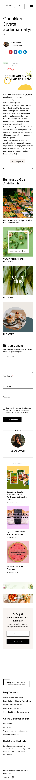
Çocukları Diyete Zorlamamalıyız (16, 712)
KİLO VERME (8, 334)
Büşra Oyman (16, 42)
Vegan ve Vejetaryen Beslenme (15, 731)
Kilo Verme (7, 723)
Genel (6, 63)
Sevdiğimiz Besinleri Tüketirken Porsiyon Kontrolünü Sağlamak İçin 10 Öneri (18, 496)
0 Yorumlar (14, 63)
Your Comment (9, 356)
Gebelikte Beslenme (11, 734)
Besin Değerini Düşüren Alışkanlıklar (17, 701)
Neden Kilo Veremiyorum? (13, 697)
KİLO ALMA (8, 297)
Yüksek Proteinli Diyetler (12, 704)
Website (6, 397)
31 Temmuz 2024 (12, 503)
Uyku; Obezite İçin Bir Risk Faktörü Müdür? (16, 533)
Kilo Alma (7, 727)
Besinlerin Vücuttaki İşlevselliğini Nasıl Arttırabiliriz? (17, 221)
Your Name (7, 376)
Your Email (7, 386)
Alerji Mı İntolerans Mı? (12, 708)
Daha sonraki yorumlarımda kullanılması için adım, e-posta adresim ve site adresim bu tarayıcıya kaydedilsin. (18, 410)
